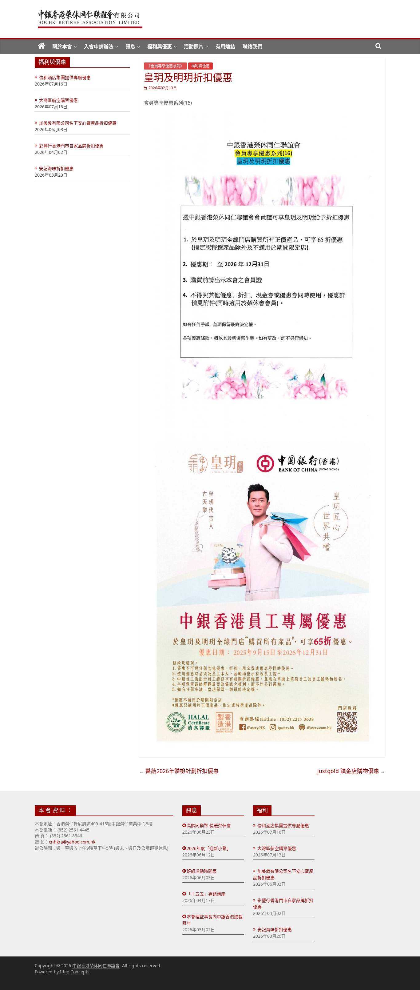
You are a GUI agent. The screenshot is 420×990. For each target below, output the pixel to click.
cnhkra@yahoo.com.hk (72, 842)
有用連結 (225, 46)
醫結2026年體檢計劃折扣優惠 (182, 771)
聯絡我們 (252, 46)
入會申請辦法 (98, 46)
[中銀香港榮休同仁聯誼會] (42, 46)
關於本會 (62, 46)
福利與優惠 (159, 46)
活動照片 (194, 46)
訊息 (130, 46)
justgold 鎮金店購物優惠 (348, 771)
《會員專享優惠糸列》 (165, 66)
